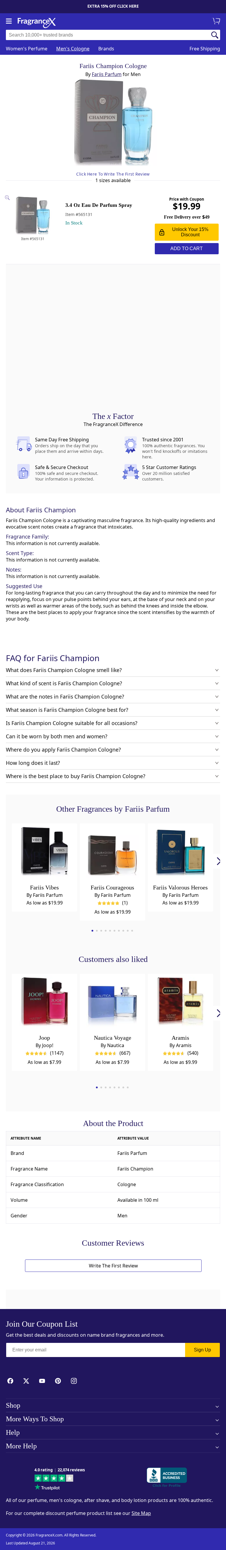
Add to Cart (186, 248)
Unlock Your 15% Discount (190, 232)
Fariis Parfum (107, 74)
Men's (72, 48)
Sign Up (202, 1349)
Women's (26, 48)
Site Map (141, 1513)
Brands (106, 48)
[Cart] (217, 21)
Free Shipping (205, 48)
